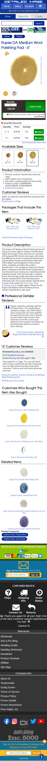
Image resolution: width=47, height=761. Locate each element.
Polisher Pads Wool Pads (14, 539)
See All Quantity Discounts (34, 142)
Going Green (8, 687)
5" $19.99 (20, 161)
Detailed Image (23, 2)
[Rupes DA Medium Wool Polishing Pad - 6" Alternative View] (6, 91)
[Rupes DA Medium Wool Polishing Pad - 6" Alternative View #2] (14, 91)
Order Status (39, 599)
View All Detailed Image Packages (17, 237)
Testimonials (7, 683)
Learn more (24, 758)
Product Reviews (10, 658)
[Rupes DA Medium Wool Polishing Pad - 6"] (23, 52)
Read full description (14, 188)
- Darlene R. (23, 625)
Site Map (6, 667)
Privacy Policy (8, 696)
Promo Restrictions (11, 704)
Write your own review (14, 381)
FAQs (7, 597)
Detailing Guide (9, 645)
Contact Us (15, 612)
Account (29, 6)
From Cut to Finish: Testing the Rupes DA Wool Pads (28, 333)
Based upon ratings (11, 201)
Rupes (19, 36)
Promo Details (8, 700)
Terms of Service (10, 691)
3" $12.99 (8, 161)
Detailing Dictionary (11, 649)
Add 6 (40, 138)
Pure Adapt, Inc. (10, 709)
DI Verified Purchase (14, 355)
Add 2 (40, 131)
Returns (31, 612)
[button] (41, 756)
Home (6, 6)
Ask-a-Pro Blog (9, 640)
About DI (5, 678)
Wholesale (6, 636)
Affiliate (5, 662)
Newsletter (6, 654)
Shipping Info (23, 599)
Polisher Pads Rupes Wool (15, 534)
